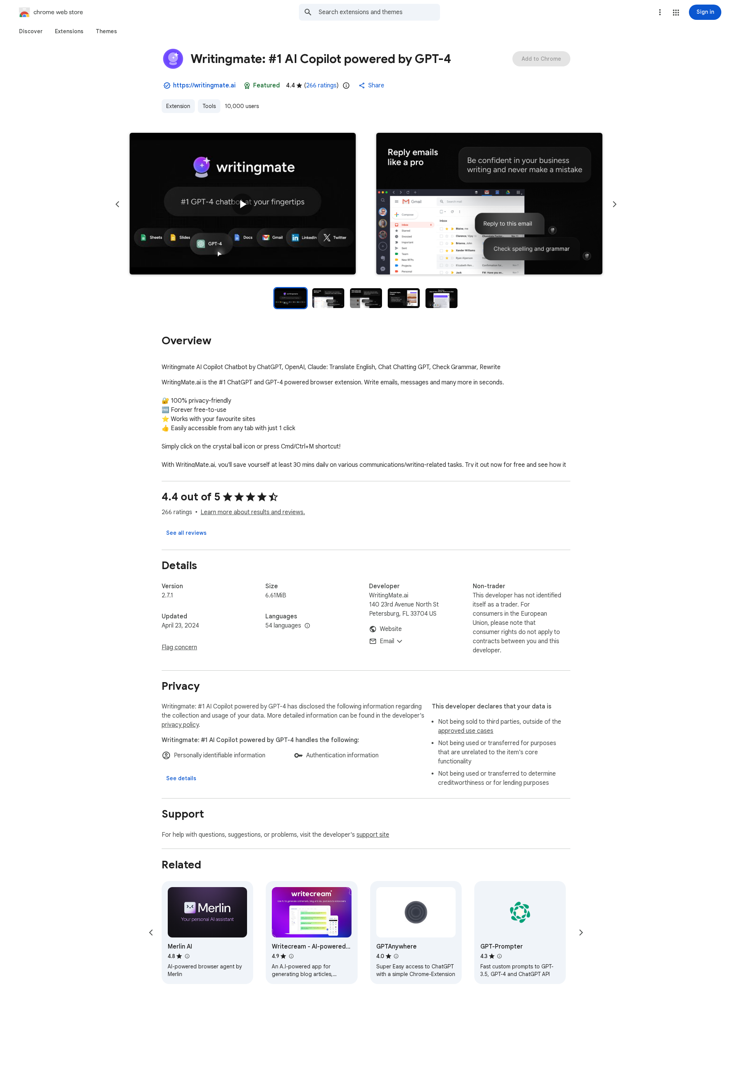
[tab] (31, 31)
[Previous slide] (117, 204)
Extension (178, 106)
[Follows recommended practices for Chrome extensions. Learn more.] (247, 85)
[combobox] (379, 12)
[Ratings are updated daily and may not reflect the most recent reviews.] (346, 85)
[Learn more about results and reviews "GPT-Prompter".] (499, 956)
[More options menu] (660, 12)
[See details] (181, 778)
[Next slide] (614, 204)
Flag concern (179, 647)
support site (372, 835)
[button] (676, 12)
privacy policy (180, 725)
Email (387, 641)
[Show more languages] (307, 626)
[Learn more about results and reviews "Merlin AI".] (187, 956)
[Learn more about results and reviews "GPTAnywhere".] (396, 956)
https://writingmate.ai (204, 85)
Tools (209, 106)
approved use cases (465, 731)
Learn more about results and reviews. (253, 512)
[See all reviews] (186, 533)
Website (391, 629)
